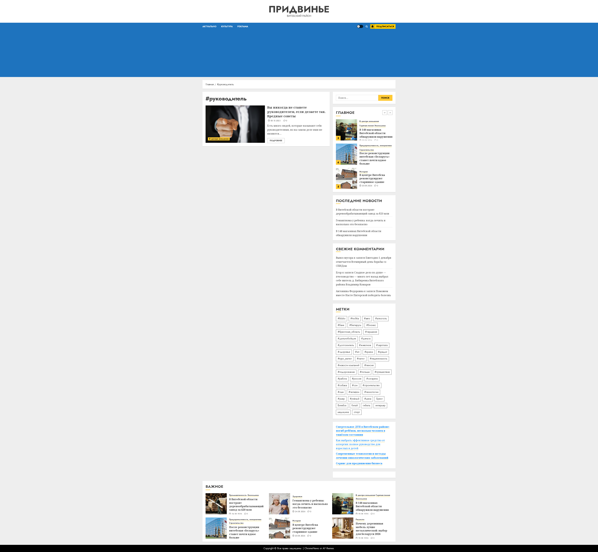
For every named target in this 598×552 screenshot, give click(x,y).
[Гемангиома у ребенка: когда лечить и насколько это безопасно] (279, 503)
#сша (341, 392)
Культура (227, 26)
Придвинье (299, 9)
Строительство (366, 150)
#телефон (354, 392)
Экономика (380, 125)
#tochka (354, 318)
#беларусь (355, 325)
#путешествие (382, 372)
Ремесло (360, 519)
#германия (371, 332)
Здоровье (297, 496)
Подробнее (276, 140)
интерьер (380, 405)
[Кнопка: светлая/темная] (360, 26)
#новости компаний (348, 365)
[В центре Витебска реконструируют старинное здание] (346, 178)
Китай (354, 405)
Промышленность (238, 495)
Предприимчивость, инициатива (375, 145)
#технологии (371, 392)
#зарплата (382, 345)
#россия (356, 378)
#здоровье (344, 352)
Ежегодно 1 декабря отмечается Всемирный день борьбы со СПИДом (363, 261)
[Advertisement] (299, 53)
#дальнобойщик (347, 338)
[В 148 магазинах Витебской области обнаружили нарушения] (346, 129)
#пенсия (369, 365)
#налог (361, 358)
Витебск (342, 405)
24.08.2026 (237, 514)
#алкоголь (381, 318)
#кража (368, 352)
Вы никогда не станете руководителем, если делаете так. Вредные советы (296, 111)
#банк (341, 325)
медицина (343, 412)
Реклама (242, 26)
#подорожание (346, 372)
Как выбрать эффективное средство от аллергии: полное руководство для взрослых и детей (360, 444)
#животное (365, 345)
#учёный (354, 399)
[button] (367, 26)
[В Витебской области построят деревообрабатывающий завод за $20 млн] (216, 503)
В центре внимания (218, 138)
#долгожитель (346, 345)
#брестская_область (349, 332)
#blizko (341, 318)
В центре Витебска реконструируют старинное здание (372, 178)
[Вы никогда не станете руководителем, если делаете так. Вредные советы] (235, 124)
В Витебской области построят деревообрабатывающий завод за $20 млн (246, 504)
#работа (342, 378)
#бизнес (371, 325)
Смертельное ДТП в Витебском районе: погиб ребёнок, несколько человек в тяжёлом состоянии (362, 430)
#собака (342, 385)
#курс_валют (345, 358)
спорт (357, 412)
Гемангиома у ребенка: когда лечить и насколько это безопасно (360, 222)
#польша (365, 372)
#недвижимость (378, 358)
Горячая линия (366, 125)
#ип (357, 352)
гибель (366, 405)
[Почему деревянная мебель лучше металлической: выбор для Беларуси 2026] (342, 528)
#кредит (382, 352)
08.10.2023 (276, 121)
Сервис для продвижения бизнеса (359, 463)
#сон (355, 385)
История (363, 171)
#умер (341, 399)
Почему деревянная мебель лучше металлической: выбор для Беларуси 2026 (371, 529)
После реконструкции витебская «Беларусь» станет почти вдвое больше (374, 158)
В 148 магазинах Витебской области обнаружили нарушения (375, 133)
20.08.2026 (367, 186)
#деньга (365, 338)
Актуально (209, 26)
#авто (367, 318)
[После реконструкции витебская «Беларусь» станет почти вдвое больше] (346, 154)
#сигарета (372, 378)
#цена (367, 399)
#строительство (371, 385)
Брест (379, 399)
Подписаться (385, 26)
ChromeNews (311, 548)
